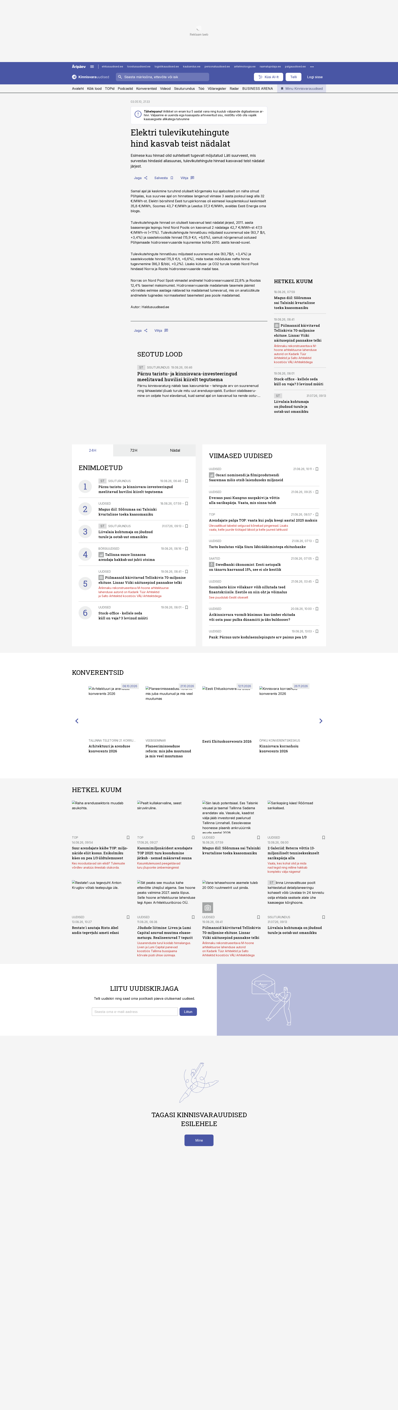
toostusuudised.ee (138, 66)
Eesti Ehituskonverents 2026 (226, 741)
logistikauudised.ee (167, 66)
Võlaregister (217, 88)
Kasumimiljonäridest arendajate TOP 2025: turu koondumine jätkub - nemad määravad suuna (164, 853)
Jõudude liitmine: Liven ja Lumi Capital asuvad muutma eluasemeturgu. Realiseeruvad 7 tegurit (165, 932)
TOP (212, 514)
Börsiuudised (108, 548)
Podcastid (125, 88)
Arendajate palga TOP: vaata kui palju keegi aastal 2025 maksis (263, 520)
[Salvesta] (186, 481)
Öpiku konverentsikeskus (279, 740)
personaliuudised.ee (217, 66)
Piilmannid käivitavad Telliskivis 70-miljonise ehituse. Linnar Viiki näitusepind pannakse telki (231, 932)
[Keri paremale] (321, 721)
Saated (214, 558)
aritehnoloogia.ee (245, 66)
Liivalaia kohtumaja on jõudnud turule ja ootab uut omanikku (291, 406)
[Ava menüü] (92, 66)
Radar (234, 88)
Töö (201, 88)
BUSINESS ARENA (257, 88)
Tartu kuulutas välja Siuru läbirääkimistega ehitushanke (257, 547)
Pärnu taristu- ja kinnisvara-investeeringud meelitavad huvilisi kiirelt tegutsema (187, 376)
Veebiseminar (156, 740)
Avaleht (78, 88)
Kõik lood (94, 88)
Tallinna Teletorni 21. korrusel (113, 740)
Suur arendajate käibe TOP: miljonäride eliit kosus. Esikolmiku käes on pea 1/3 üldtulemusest (100, 853)
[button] (135, 1012)
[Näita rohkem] (312, 66)
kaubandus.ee (191, 66)
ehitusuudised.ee (112, 66)
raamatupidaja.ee (270, 66)
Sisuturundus (184, 88)
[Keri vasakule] (77, 721)
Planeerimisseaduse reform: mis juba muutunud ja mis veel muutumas (168, 751)
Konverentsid (146, 88)
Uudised (104, 503)
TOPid (109, 88)
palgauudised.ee (295, 66)
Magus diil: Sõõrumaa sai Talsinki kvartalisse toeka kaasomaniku (294, 303)
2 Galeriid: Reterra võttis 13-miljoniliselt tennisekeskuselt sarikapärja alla (293, 853)
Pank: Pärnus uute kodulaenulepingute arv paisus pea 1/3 (258, 637)
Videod (165, 88)
